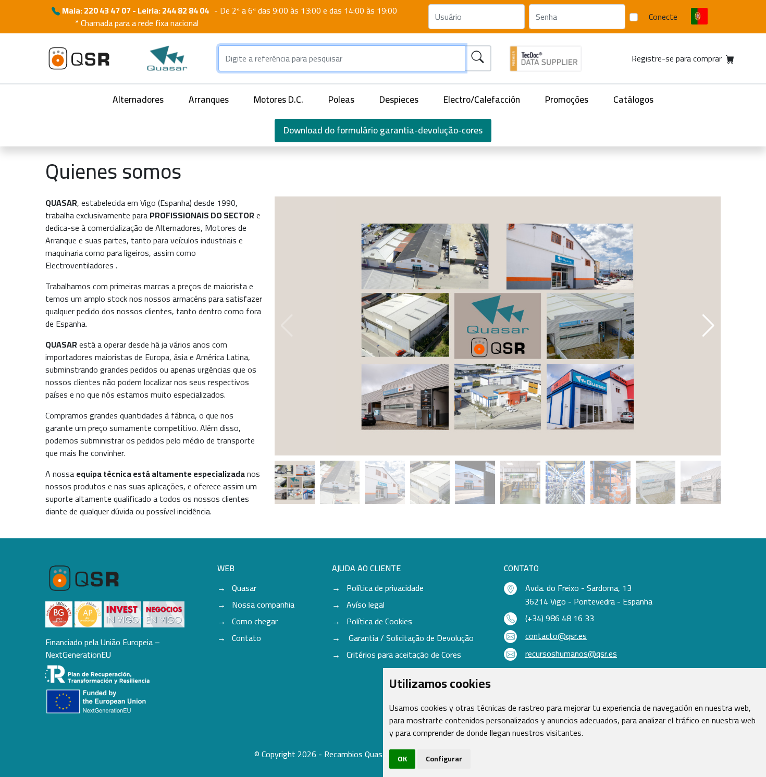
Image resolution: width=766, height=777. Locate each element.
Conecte (663, 16)
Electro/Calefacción (481, 99)
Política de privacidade (385, 588)
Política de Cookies (379, 621)
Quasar (244, 588)
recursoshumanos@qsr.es (571, 653)
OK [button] (402, 759)
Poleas (341, 99)
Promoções (566, 99)
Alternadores (138, 99)
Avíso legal (366, 604)
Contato (246, 638)
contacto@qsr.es (556, 636)
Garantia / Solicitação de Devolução (410, 638)
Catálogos (633, 99)
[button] (708, 325)
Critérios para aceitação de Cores (404, 654)
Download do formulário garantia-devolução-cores (383, 130)
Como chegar (255, 621)
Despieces (398, 99)
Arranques (209, 99)
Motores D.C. (278, 99)
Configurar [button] (444, 759)
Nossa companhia (263, 604)
